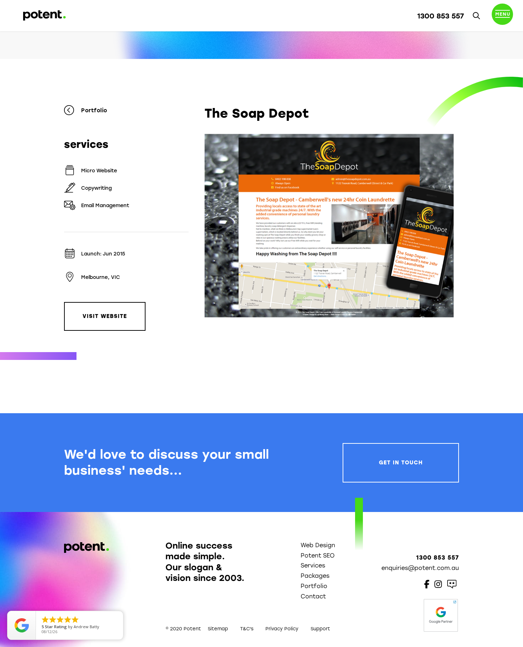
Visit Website (105, 316)
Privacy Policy (282, 628)
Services (313, 565)
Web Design (318, 545)
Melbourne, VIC (100, 277)
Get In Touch (401, 462)
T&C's (246, 628)
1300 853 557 (440, 16)
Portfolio (94, 110)
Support (320, 628)
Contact (313, 596)
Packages (315, 575)
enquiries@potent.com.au (420, 568)
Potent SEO (317, 555)
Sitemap (218, 628)
